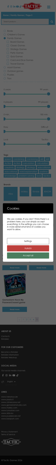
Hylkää (28, 248)
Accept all (28, 255)
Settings (28, 241)
